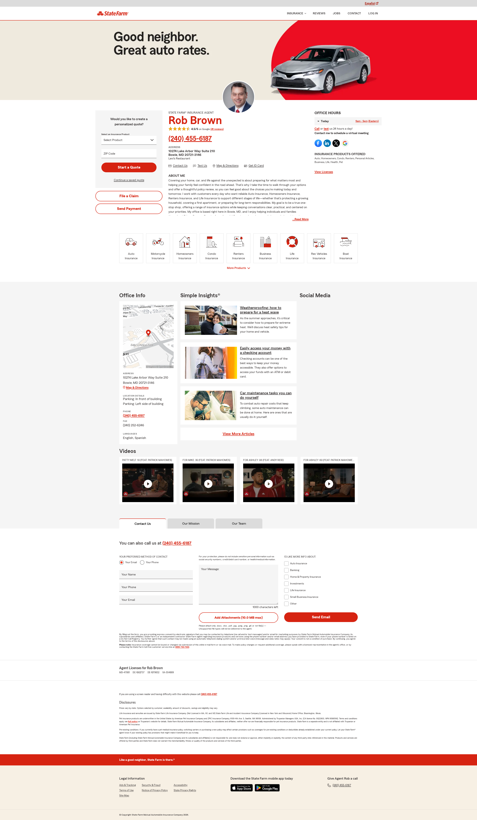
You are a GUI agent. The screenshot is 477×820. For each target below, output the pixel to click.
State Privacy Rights (185, 790)
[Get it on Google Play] (267, 788)
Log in (373, 13)
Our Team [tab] (239, 523)
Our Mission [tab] (191, 523)
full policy (133, 721)
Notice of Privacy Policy (155, 790)
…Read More (300, 219)
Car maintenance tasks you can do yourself (266, 395)
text (326, 128)
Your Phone (152, 562)
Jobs (336, 13)
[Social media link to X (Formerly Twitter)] (336, 143)
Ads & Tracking (127, 785)
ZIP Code (109, 153)
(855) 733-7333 (182, 647)
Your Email (131, 562)
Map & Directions (137, 387)
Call (317, 128)
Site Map (124, 795)
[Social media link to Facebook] (318, 143)
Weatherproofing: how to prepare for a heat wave (260, 310)
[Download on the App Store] (241, 788)
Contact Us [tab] (143, 523)
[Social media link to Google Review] (345, 143)
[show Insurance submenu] (304, 13)
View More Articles (238, 434)
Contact (354, 13)
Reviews (319, 13)
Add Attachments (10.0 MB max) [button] (238, 617)
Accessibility (180, 785)
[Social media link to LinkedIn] (327, 143)
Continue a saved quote (129, 180)
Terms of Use (126, 790)
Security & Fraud (151, 785)
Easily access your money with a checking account (265, 350)
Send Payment (129, 209)
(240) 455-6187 (190, 138)
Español (370, 3)
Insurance (295, 13)
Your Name (128, 574)
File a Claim (129, 196)
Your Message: (210, 569)
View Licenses (324, 171)
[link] (112, 13)
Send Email (321, 617)
